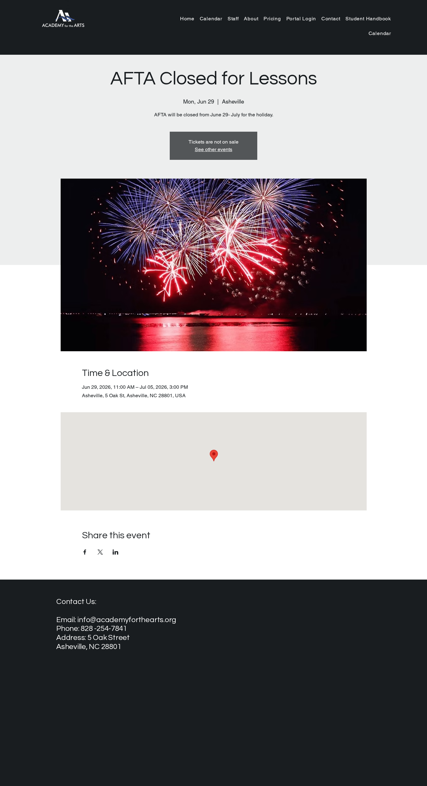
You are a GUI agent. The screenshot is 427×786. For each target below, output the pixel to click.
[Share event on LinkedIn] (115, 552)
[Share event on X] (100, 552)
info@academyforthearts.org (126, 620)
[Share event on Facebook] (85, 552)
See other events (213, 149)
